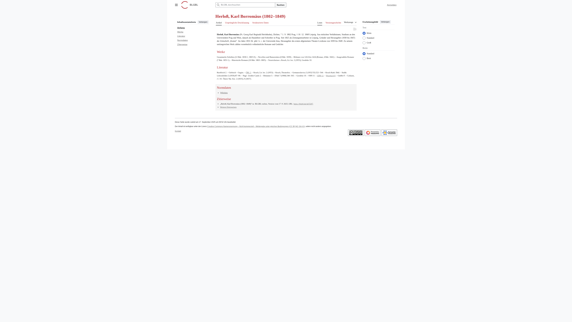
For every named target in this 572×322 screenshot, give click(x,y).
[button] (176, 5)
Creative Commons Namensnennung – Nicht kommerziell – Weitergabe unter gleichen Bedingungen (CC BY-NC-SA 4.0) (256, 126)
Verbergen (203, 22)
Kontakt (178, 131)
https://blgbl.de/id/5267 (303, 103)
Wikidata (224, 92)
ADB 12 (320, 75)
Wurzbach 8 (330, 75)
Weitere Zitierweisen (228, 107)
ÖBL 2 (248, 72)
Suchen (281, 5)
